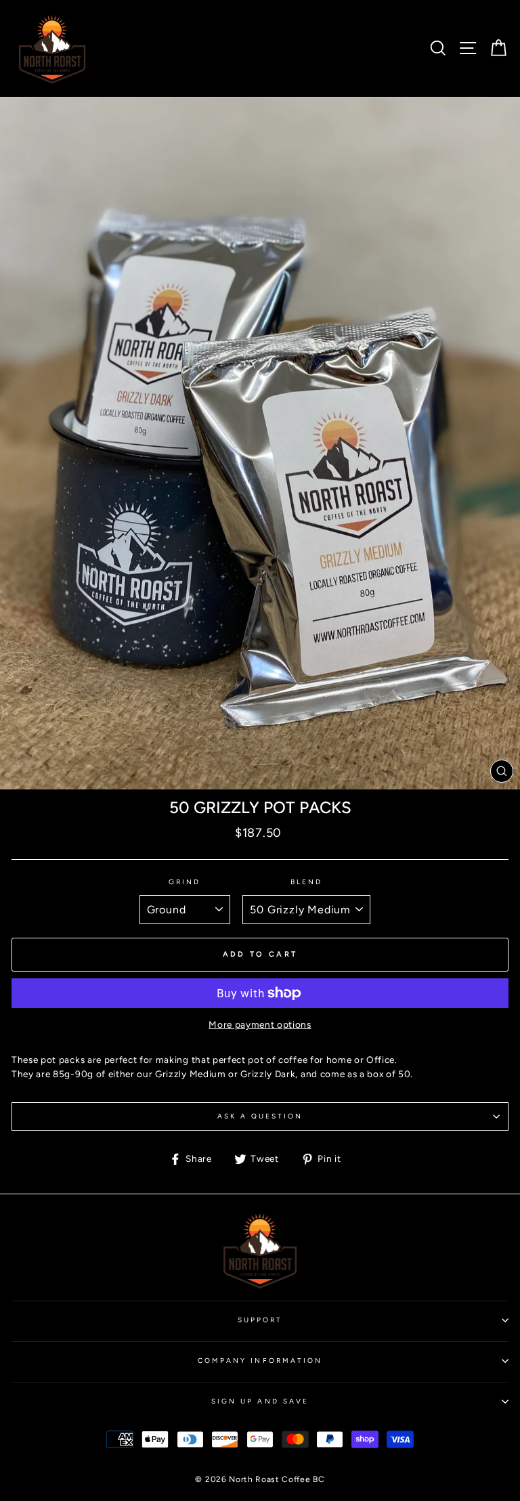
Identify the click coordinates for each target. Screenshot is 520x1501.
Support (260, 1319)
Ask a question (260, 1116)
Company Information (260, 1360)
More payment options (260, 1024)
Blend (306, 881)
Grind (184, 881)
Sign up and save (260, 1401)
